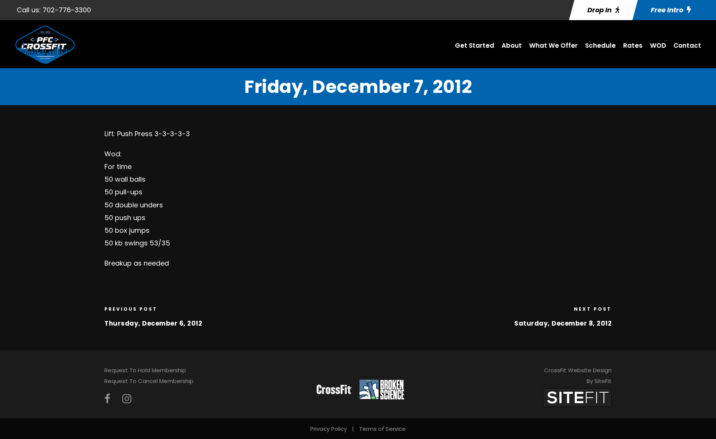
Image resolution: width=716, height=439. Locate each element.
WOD (658, 45)
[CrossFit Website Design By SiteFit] (577, 397)
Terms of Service (382, 429)
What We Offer (553, 45)
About (512, 45)
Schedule (600, 45)
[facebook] (107, 399)
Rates (633, 45)
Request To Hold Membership (145, 370)
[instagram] (126, 399)
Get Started (474, 45)
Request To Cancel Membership (149, 381)
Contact (687, 45)
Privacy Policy (328, 429)
